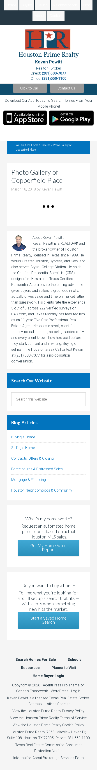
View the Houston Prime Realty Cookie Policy (48, 725)
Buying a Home (23, 437)
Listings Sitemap (58, 704)
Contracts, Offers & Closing (32, 458)
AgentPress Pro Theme (61, 685)
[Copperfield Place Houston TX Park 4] (23, 214)
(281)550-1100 (54, 78)
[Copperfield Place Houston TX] (46, 214)
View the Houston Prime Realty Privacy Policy (48, 711)
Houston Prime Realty (28, 732)
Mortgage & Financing (28, 480)
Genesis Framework (32, 691)
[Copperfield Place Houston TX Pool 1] (26, 214)
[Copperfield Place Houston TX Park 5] (40, 214)
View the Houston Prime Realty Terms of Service (48, 718)
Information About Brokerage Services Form (48, 758)
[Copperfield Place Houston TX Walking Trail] (36, 214)
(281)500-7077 (54, 73)
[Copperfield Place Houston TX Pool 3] (33, 214)
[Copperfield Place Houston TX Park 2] (16, 214)
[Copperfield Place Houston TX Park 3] (19, 214)
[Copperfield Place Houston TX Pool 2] (29, 214)
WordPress (59, 691)
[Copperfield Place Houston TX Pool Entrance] (43, 214)
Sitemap (35, 704)
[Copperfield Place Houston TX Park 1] (13, 214)
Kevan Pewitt (48, 62)
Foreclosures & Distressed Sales (37, 469)
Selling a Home (23, 448)
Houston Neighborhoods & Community (41, 490)
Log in (76, 691)
